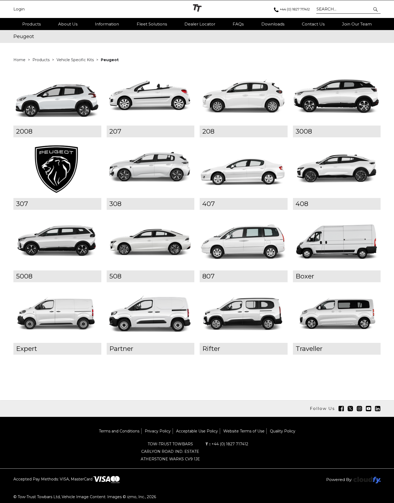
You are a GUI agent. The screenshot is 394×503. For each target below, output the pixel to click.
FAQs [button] (238, 24)
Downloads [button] (272, 24)
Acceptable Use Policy (197, 431)
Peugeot (110, 59)
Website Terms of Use (244, 431)
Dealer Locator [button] (199, 24)
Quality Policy (282, 431)
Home (20, 59)
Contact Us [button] (313, 24)
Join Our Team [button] (357, 24)
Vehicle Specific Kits (76, 59)
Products (31, 24)
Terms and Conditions (119, 431)
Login (19, 9)
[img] (341, 408)
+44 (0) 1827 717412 (226, 444)
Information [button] (107, 24)
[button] (376, 9)
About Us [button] (67, 24)
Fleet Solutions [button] (152, 24)
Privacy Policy (158, 431)
